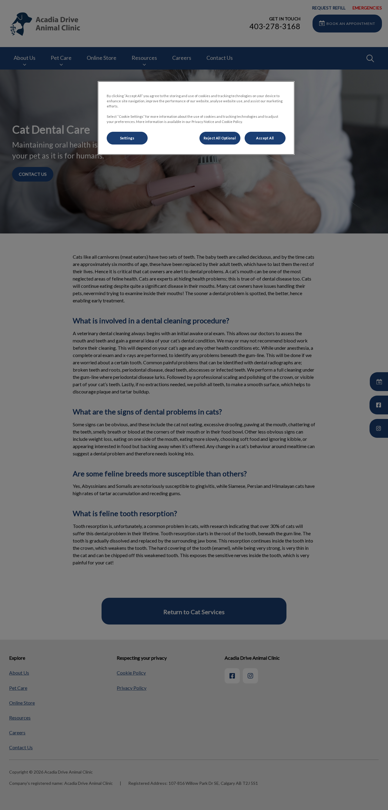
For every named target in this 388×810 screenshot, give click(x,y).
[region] (196, 118)
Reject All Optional (220, 138)
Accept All (265, 138)
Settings (127, 138)
